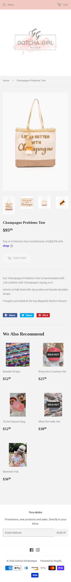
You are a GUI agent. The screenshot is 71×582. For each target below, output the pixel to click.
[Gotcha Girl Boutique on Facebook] (32, 550)
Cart (65, 4)
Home (6, 80)
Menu (11, 4)
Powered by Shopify (51, 560)
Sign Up (61, 532)
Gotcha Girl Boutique (26, 560)
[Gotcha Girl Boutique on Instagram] (38, 550)
